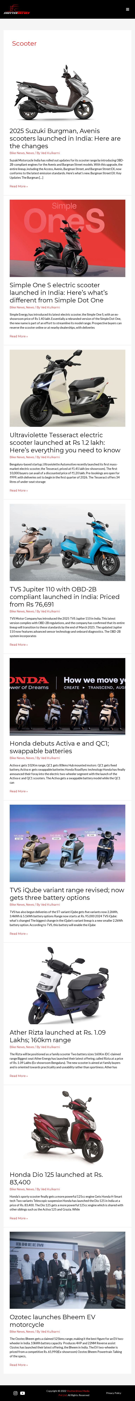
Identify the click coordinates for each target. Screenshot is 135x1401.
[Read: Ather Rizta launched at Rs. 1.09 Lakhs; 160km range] (67, 985)
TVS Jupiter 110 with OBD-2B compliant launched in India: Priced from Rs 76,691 (65, 596)
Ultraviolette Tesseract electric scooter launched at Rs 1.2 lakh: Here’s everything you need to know (65, 442)
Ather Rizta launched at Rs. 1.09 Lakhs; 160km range (58, 1036)
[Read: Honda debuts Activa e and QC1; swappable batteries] (67, 696)
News (30, 153)
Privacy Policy (113, 1392)
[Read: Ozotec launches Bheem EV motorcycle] (67, 1269)
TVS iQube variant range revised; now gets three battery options (67, 893)
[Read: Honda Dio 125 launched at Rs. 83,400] (67, 1127)
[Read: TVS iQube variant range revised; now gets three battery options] (67, 843)
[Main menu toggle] (127, 9)
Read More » (19, 186)
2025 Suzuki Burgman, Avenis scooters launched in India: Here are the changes (65, 138)
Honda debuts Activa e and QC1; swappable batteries (59, 747)
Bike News (17, 153)
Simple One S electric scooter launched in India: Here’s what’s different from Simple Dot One (59, 292)
